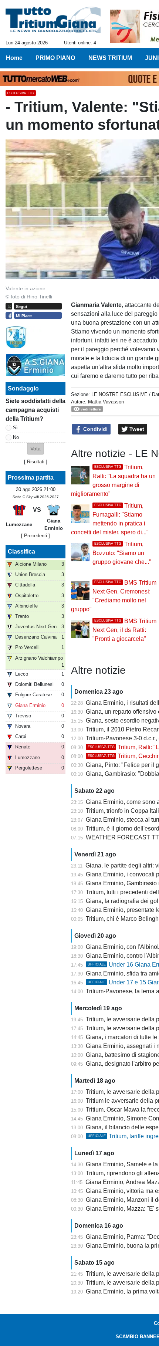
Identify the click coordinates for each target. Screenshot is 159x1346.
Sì (15, 427)
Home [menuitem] (14, 58)
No (16, 437)
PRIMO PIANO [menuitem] (55, 58)
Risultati (35, 461)
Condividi (95, 429)
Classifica (21, 551)
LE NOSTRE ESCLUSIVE (119, 394)
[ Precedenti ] (35, 535)
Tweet (136, 429)
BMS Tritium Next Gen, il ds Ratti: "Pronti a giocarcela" (124, 630)
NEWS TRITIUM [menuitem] (110, 58)
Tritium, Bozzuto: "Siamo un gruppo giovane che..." (121, 553)
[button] (35, 448)
